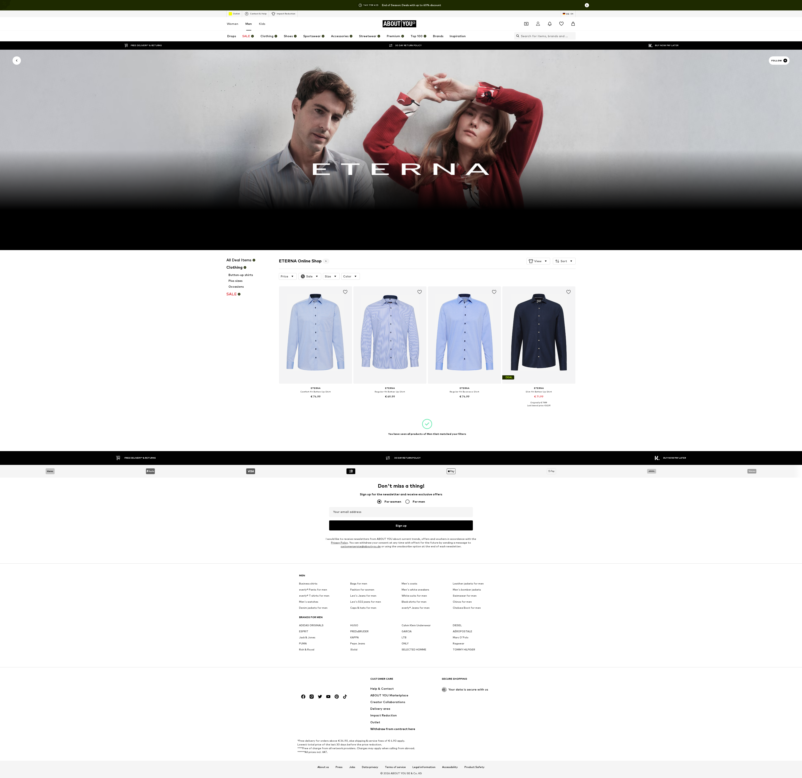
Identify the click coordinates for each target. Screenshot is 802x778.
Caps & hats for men (363, 607)
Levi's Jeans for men (363, 595)
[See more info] (315, 402)
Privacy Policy (339, 542)
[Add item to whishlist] (345, 292)
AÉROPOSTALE (462, 631)
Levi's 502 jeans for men (365, 601)
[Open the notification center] (549, 23)
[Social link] (303, 696)
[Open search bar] (516, 36)
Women (232, 23)
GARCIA (407, 631)
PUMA (303, 643)
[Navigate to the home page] (322, 681)
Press (339, 766)
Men (248, 23)
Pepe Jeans (357, 643)
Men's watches (308, 601)
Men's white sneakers (415, 589)
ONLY (405, 643)
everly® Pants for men (313, 589)
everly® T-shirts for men (314, 595)
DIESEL (457, 625)
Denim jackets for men (313, 607)
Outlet (236, 13)
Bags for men (358, 583)
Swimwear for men (465, 595)
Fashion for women (362, 589)
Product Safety (474, 766)
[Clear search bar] (572, 36)
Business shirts (308, 583)
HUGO (354, 625)
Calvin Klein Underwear (416, 625)
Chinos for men (462, 601)
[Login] (538, 23)
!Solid (353, 649)
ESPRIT (303, 631)
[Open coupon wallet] (526, 23)
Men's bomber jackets (467, 589)
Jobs (352, 766)
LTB (404, 637)
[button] (538, 261)
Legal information (423, 766)
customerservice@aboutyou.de (361, 546)
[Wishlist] (561, 23)
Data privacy (370, 766)
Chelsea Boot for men (467, 607)
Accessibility (450, 766)
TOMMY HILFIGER (464, 649)
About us (323, 766)
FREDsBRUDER (359, 631)
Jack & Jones (307, 637)
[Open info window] (587, 5)
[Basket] (573, 23)
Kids (262, 23)
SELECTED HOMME (414, 649)
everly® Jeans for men (416, 607)
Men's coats (409, 583)
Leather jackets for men (468, 583)
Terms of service (395, 766)
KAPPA (354, 637)
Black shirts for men (414, 601)
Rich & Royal (306, 649)
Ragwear (458, 643)
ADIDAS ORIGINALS (311, 625)
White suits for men (414, 595)
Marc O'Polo (460, 637)
